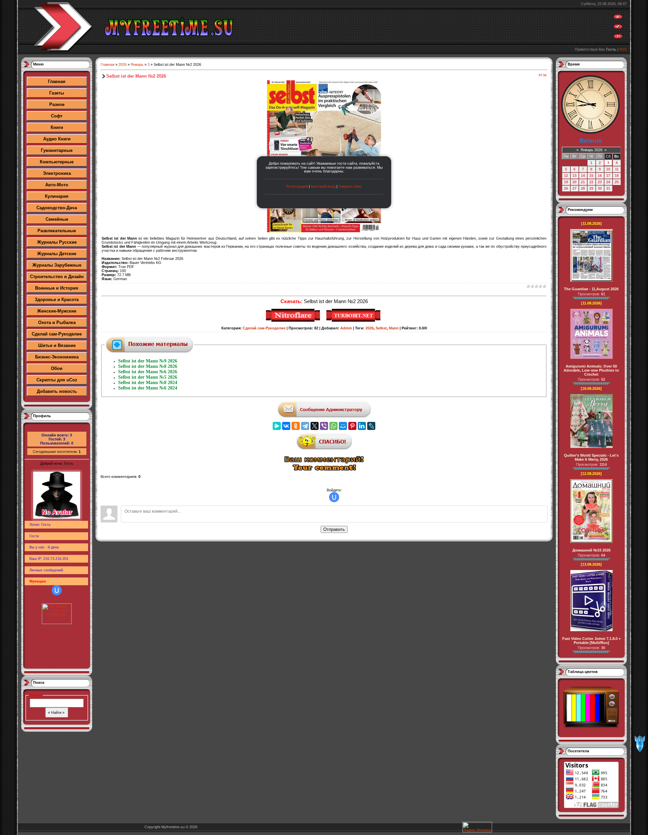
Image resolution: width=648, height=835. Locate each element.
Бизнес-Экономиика (57, 356)
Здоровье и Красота (57, 299)
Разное (56, 104)
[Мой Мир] (343, 426)
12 (566, 175)
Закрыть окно (350, 186)
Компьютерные (57, 161)
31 (608, 188)
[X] (314, 426)
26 (566, 188)
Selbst (381, 328)
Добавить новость (57, 391)
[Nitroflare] (293, 321)
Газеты (56, 93)
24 (608, 182)
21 (583, 182)
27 (574, 188)
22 (591, 182)
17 (608, 175)
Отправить (334, 529)
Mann (394, 328)
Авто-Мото (56, 184)
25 (617, 182)
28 (583, 188)
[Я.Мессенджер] (277, 426)
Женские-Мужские (56, 311)
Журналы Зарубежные (56, 265)
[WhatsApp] (333, 426)
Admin (346, 328)
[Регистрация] (618, 28)
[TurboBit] (354, 321)
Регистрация (297, 186)
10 (608, 169)
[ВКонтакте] (286, 426)
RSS (623, 49)
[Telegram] (305, 426)
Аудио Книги (57, 138)
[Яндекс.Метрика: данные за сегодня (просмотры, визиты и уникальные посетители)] (477, 827)
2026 (122, 64)
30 (600, 188)
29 (591, 188)
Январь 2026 (591, 150)
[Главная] (618, 18)
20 (574, 182)
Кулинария (57, 196)
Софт (56, 115)
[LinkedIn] (362, 426)
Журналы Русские (57, 242)
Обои (56, 368)
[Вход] (618, 38)
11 (617, 169)
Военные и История (56, 288)
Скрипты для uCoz (56, 379)
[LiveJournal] (371, 426)
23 (600, 182)
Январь (137, 64)
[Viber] (324, 426)
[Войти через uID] (57, 590)
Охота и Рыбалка (57, 322)
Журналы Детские (56, 253)
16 (600, 175)
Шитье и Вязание (57, 345)
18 (617, 175)
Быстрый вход (323, 186)
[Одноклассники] (296, 426)
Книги (57, 127)
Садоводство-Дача (56, 207)
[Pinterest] (352, 426)
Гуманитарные (57, 150)
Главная (56, 81)
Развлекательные (56, 230)
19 (566, 182)
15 (591, 175)
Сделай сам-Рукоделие (57, 333)
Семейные (57, 219)
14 (583, 175)
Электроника (57, 173)
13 (574, 175)
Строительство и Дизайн (57, 276)
